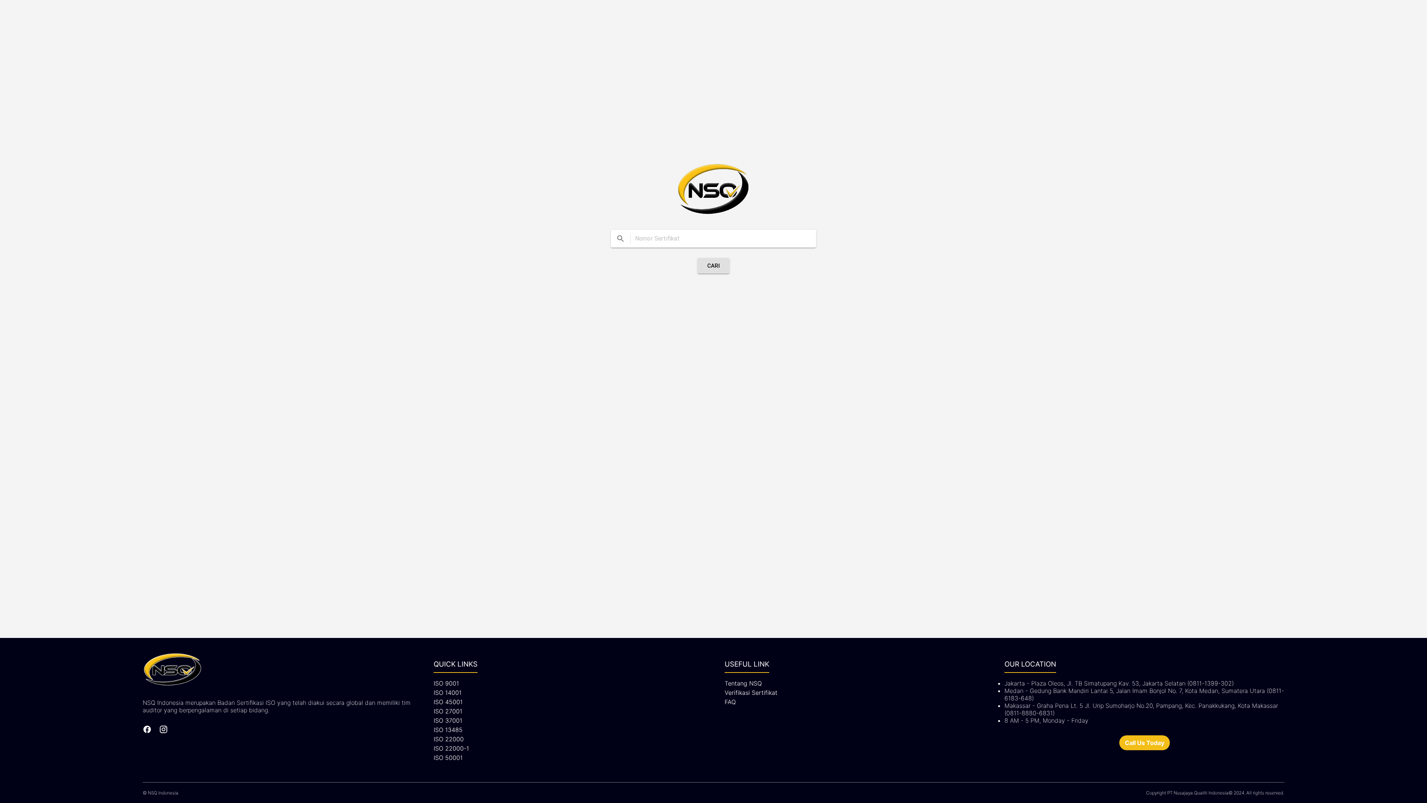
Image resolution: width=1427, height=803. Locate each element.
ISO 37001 (448, 720)
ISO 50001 (448, 757)
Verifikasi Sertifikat (751, 692)
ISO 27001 (448, 711)
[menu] (620, 238)
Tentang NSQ (743, 683)
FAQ (730, 702)
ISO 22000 (449, 739)
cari (713, 265)
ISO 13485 (448, 729)
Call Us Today (1144, 742)
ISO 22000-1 (451, 748)
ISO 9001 (446, 683)
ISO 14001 (448, 692)
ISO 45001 (448, 702)
